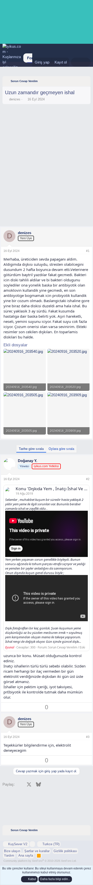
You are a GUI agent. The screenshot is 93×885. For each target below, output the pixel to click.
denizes (14, 99)
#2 (88, 479)
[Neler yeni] (76, 62)
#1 (88, 251)
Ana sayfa (25, 855)
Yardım (9, 855)
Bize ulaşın (12, 851)
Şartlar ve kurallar (37, 851)
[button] (32, 844)
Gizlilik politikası (65, 851)
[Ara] (86, 62)
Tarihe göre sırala (31, 449)
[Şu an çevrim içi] (13, 469)
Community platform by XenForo (40, 860)
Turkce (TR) (50, 844)
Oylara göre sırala (61, 449)
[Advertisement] (46, 120)
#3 (88, 737)
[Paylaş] (81, 251)
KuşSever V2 (17, 844)
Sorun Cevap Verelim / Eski (66, 647)
